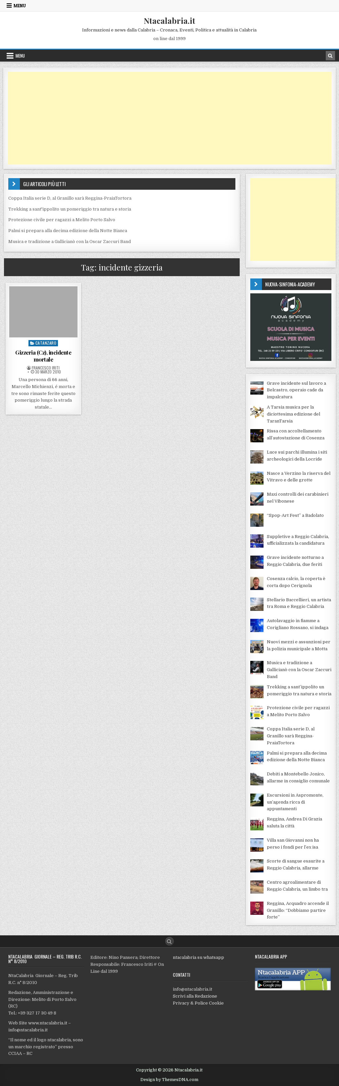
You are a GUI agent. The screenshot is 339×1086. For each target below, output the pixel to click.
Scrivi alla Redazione (195, 996)
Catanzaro (46, 343)
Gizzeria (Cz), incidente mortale (43, 356)
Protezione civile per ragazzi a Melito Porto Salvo (61, 219)
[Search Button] (169, 941)
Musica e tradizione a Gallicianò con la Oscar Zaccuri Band (69, 241)
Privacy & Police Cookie (198, 1003)
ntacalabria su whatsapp (198, 957)
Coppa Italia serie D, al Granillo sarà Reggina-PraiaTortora (69, 198)
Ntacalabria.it (169, 20)
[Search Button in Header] (330, 55)
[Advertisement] (169, 118)
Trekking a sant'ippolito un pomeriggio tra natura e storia (69, 209)
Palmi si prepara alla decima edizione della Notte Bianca (67, 230)
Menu (20, 5)
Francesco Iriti (46, 368)
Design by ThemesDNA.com (169, 1079)
